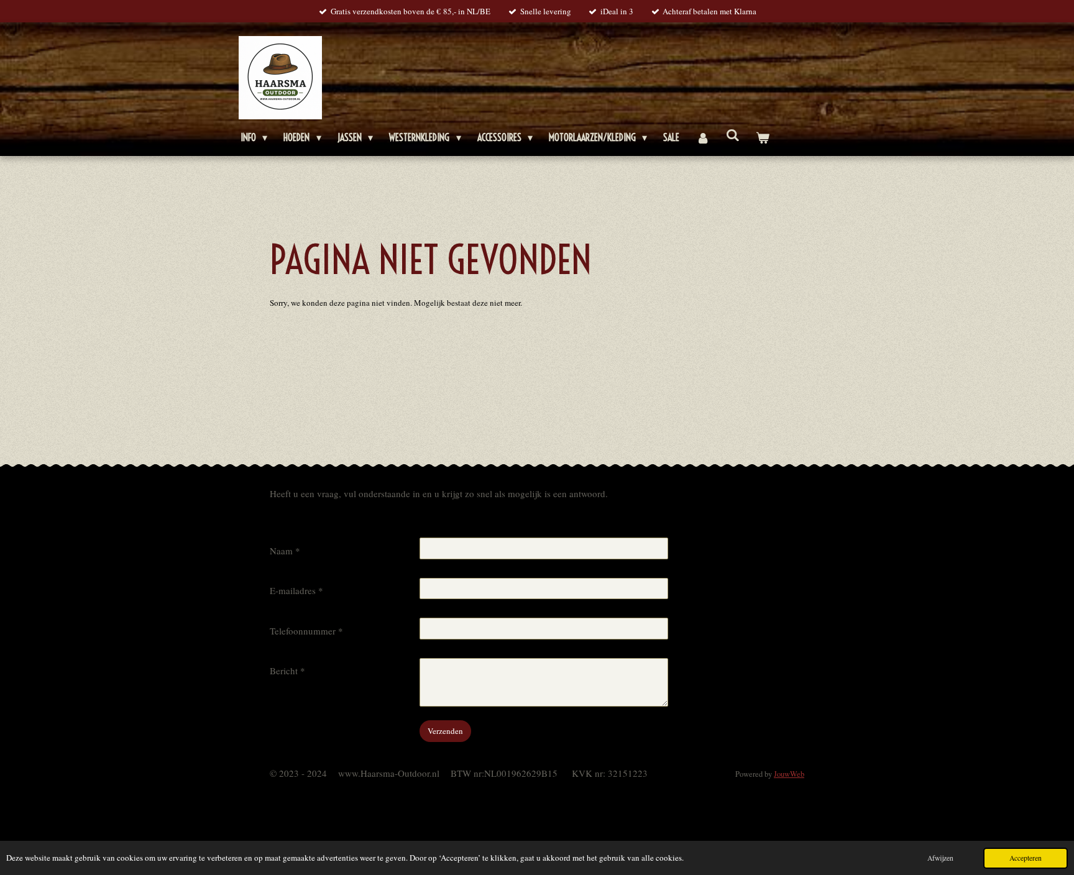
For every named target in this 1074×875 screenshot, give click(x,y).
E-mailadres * (296, 590)
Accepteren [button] (1025, 858)
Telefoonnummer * (306, 631)
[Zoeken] (733, 135)
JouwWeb (789, 774)
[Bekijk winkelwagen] (763, 138)
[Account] (702, 138)
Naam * (285, 550)
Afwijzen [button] (940, 858)
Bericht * (287, 670)
